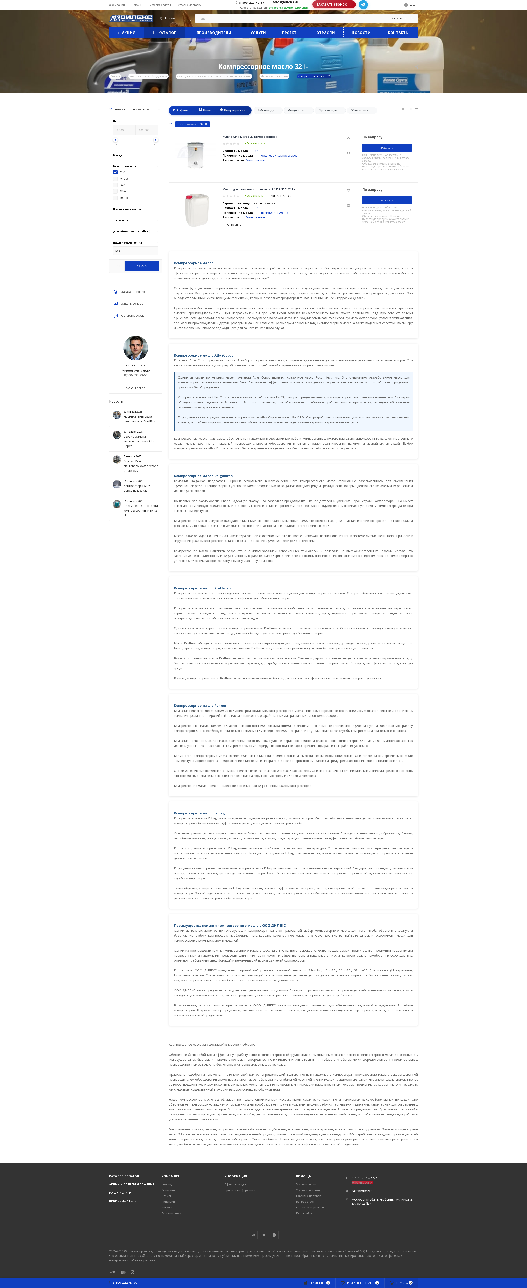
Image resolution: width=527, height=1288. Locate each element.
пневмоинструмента (274, 213)
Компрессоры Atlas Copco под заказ (137, 488)
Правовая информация (240, 1190)
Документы (169, 1207)
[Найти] (413, 18)
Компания (170, 1176)
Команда (167, 1184)
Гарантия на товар (308, 1196)
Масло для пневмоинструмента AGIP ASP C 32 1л (259, 189)
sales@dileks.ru (362, 1191)
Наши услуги (120, 1192)
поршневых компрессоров (279, 155)
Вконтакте (253, 1235)
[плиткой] (404, 109)
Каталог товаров (124, 1176)
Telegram (263, 1235)
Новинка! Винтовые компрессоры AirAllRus (139, 419)
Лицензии (168, 1201)
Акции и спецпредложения (131, 1184)
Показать (142, 266)
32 (256, 151)
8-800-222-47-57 (251, 2)
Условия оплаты (306, 1184)
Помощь (303, 1176)
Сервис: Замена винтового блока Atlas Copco (140, 441)
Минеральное (256, 160)
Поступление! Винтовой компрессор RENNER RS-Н (141, 510)
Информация (236, 1176)
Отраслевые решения (310, 1207)
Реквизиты (169, 1190)
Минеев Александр (136, 370)
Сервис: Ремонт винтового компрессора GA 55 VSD (141, 466)
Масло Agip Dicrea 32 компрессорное (250, 137)
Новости (116, 401)
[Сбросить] (118, 266)
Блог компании (171, 1213)
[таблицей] (416, 109)
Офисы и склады (235, 1184)
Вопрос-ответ (305, 1201)
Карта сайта (304, 1213)
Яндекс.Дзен (274, 1235)
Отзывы (167, 1196)
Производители (123, 1201)
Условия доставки (308, 1190)
